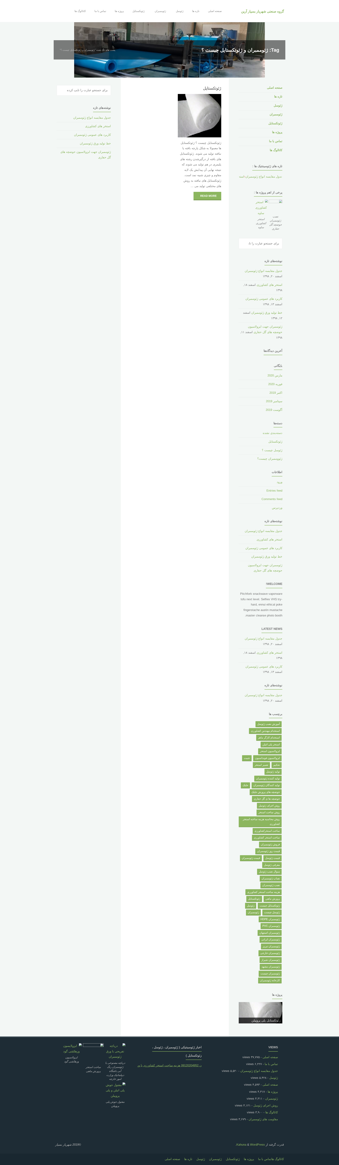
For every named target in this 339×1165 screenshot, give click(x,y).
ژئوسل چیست (272, 912)
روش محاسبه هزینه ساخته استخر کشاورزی (261, 822)
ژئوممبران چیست (270, 973)
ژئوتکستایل (212, 88)
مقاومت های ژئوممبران (263, 1119)
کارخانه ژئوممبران (270, 980)
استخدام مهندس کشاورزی (265, 730)
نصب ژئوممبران (271, 885)
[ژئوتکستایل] (189, 115)
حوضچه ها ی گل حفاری (267, 798)
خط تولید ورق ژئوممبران (266, 312)
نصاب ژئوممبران (270, 878)
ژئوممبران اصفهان (269, 932)
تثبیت (247, 757)
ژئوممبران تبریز (271, 946)
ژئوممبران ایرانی (270, 939)
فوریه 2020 (275, 384)
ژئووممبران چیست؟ (269, 458)
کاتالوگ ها (276, 150)
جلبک (245, 785)
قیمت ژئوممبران (251, 857)
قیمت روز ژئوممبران (268, 851)
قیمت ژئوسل (272, 857)
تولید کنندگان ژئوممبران (266, 785)
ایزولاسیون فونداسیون (267, 757)
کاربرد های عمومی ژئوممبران (263, 298)
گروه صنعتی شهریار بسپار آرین (262, 11)
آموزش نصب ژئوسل (268, 723)
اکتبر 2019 (275, 392)
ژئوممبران (276, 114)
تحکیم (276, 764)
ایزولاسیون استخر (270, 751)
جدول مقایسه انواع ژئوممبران (254, 176)
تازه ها (278, 96)
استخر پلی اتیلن (271, 744)
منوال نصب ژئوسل (269, 871)
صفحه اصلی (274, 87)
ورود (279, 482)
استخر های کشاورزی (269, 285)
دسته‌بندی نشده (272, 433)
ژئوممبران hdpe (270, 919)
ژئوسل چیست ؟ (272, 450)
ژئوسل (278, 105)
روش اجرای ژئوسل (269, 805)
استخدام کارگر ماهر (269, 737)
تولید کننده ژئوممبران (268, 778)
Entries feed (274, 490)
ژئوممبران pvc (271, 925)
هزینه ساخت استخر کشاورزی (263, 891)
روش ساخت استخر (269, 812)
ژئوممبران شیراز (270, 959)
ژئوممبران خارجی (270, 952)
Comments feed (271, 499)
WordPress (257, 1144)
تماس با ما (275, 141)
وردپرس (277, 507)
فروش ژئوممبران (270, 844)
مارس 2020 (274, 375)
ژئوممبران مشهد (270, 966)
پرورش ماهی (272, 898)
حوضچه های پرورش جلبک (265, 791)
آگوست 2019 (274, 410)
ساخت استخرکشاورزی (267, 830)
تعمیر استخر (261, 764)
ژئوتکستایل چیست (270, 905)
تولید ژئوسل (273, 771)
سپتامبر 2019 (274, 401)
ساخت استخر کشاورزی (267, 837)
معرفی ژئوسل (272, 864)
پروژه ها (277, 132)
